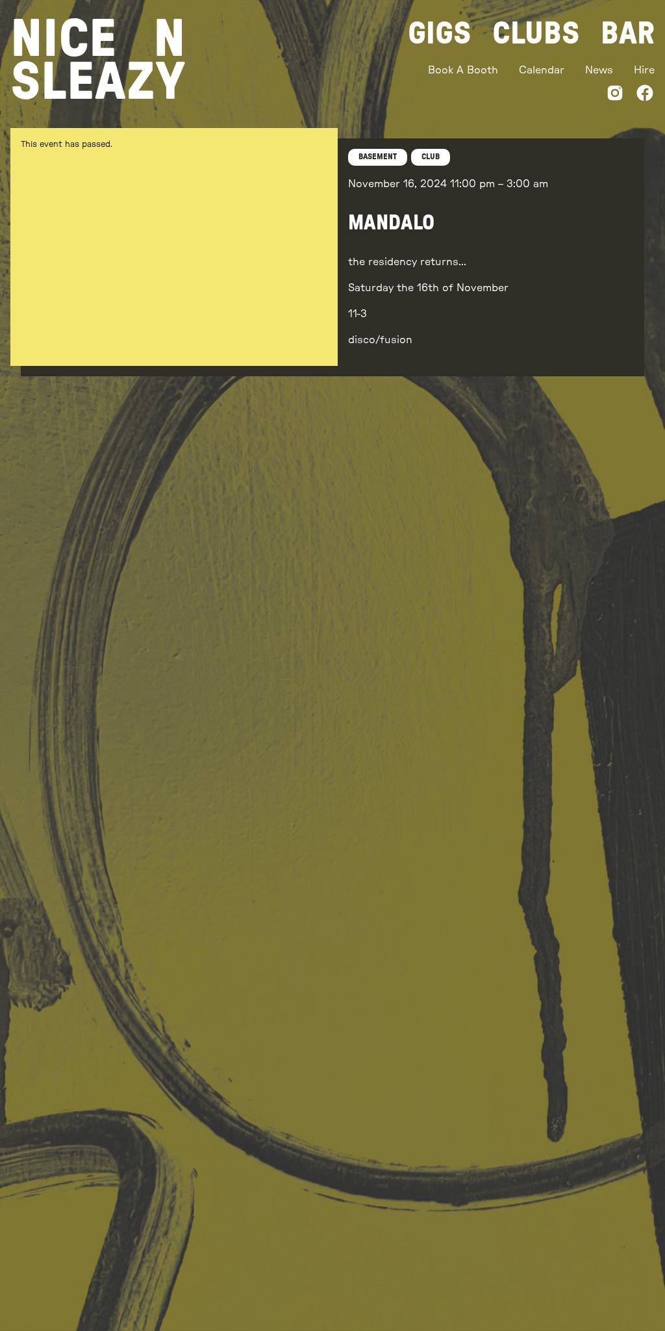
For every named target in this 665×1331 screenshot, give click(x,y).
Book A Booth (463, 70)
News (599, 70)
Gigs (439, 33)
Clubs (536, 33)
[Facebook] (645, 95)
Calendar (541, 70)
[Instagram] (615, 95)
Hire (644, 70)
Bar (628, 33)
